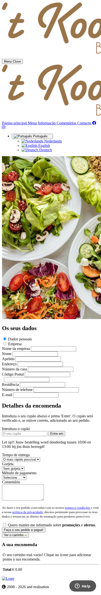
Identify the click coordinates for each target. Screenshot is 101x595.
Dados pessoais (20, 339)
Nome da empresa (16, 348)
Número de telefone (17, 390)
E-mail (7, 395)
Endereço (9, 364)
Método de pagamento (19, 473)
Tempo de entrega (16, 455)
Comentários (67, 123)
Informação (47, 123)
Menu (32, 123)
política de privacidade (27, 512)
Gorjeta (7, 464)
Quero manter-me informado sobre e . (52, 525)
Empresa (15, 344)
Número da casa (14, 369)
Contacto (84, 123)
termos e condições (77, 507)
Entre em (56, 433)
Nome (7, 354)
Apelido (8, 359)
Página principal (15, 123)
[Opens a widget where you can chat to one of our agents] (82, 586)
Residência (10, 384)
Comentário (11, 482)
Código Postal (13, 374)
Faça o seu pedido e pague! (23, 530)
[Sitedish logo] (8, 578)
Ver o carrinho (14, 535)
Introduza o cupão (16, 429)
